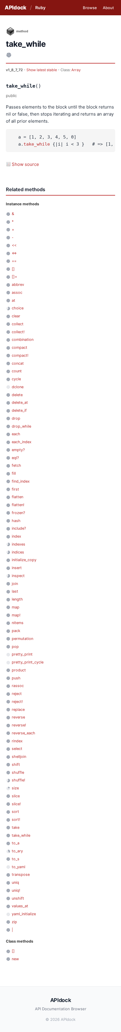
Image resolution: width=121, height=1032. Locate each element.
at (13, 300)
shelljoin (19, 756)
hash (16, 520)
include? (19, 528)
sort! (16, 819)
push (16, 678)
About (108, 7)
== (14, 261)
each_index (21, 442)
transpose (21, 874)
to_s (15, 859)
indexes (18, 544)
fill (14, 473)
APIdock (15, 7)
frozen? (18, 513)
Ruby (40, 7)
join (15, 583)
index (16, 536)
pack (16, 630)
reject (17, 693)
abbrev (18, 284)
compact (19, 347)
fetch (16, 465)
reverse (18, 717)
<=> (14, 253)
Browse (90, 7)
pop (15, 646)
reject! (17, 701)
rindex (17, 741)
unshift (18, 898)
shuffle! (18, 780)
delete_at (20, 402)
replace (18, 709)
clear (16, 316)
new (15, 959)
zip (14, 922)
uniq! (16, 890)
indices (18, 552)
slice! (16, 804)
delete (17, 395)
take (15, 827)
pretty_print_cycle (27, 662)
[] (13, 269)
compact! (20, 355)
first (15, 489)
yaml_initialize (24, 914)
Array (76, 70)
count (17, 371)
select (17, 748)
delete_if (19, 410)
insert (17, 568)
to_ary (17, 851)
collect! (18, 332)
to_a (15, 843)
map (15, 607)
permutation (22, 638)
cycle (16, 379)
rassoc (18, 685)
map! (16, 615)
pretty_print (22, 654)
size (15, 788)
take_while (36, 144)
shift (16, 764)
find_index (21, 481)
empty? (18, 450)
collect (17, 324)
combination (22, 339)
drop (16, 418)
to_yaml (18, 867)
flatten (17, 497)
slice (16, 796)
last (15, 591)
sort (15, 811)
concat (18, 363)
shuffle (18, 772)
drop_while (21, 426)
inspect (18, 575)
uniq (15, 882)
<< (14, 245)
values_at (20, 906)
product (19, 670)
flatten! (18, 505)
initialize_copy (24, 560)
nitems (17, 623)
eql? (15, 458)
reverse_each (23, 733)
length (17, 599)
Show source (25, 164)
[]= (14, 276)
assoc (17, 292)
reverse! (19, 725)
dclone (17, 387)
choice (17, 308)
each (16, 434)
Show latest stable (42, 70)
